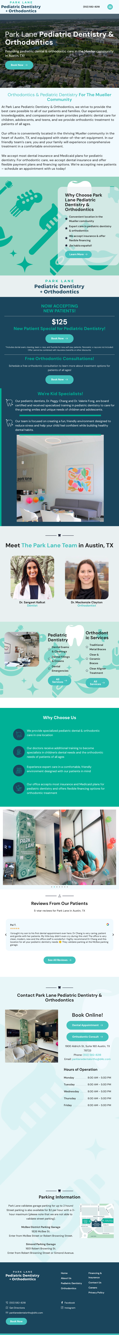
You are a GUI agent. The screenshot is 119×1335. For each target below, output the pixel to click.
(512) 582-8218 (92, 1055)
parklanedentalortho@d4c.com (91, 1059)
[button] (110, 7)
